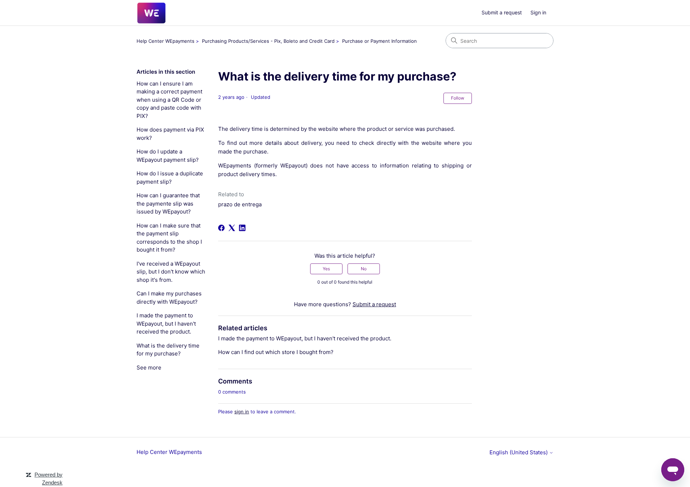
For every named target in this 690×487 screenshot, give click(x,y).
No (364, 268)
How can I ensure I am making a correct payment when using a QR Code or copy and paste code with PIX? (169, 99)
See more (149, 367)
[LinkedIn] (242, 228)
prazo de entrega (240, 204)
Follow (457, 98)
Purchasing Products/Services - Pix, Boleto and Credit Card (268, 41)
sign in (241, 411)
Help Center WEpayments (165, 41)
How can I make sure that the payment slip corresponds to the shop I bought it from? (169, 237)
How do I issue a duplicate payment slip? (170, 177)
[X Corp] (232, 228)
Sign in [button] (538, 12)
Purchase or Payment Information (379, 41)
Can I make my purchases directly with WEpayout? (169, 297)
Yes (326, 268)
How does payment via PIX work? (170, 133)
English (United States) (519, 452)
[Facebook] (221, 228)
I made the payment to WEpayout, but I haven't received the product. (166, 323)
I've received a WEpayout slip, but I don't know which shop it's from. (171, 271)
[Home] (151, 13)
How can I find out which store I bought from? (276, 352)
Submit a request (502, 12)
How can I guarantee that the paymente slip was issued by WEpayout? (168, 203)
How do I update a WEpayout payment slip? (168, 155)
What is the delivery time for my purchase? (168, 349)
